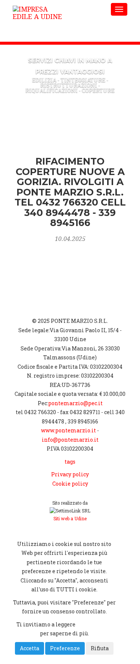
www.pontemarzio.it (68, 430)
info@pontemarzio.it (70, 439)
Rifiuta (100, 648)
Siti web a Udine (70, 518)
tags (70, 461)
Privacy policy (70, 474)
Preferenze (65, 648)
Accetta (29, 648)
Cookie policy (70, 483)
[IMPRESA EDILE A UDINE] (57, 9)
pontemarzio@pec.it (75, 403)
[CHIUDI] (32, 530)
